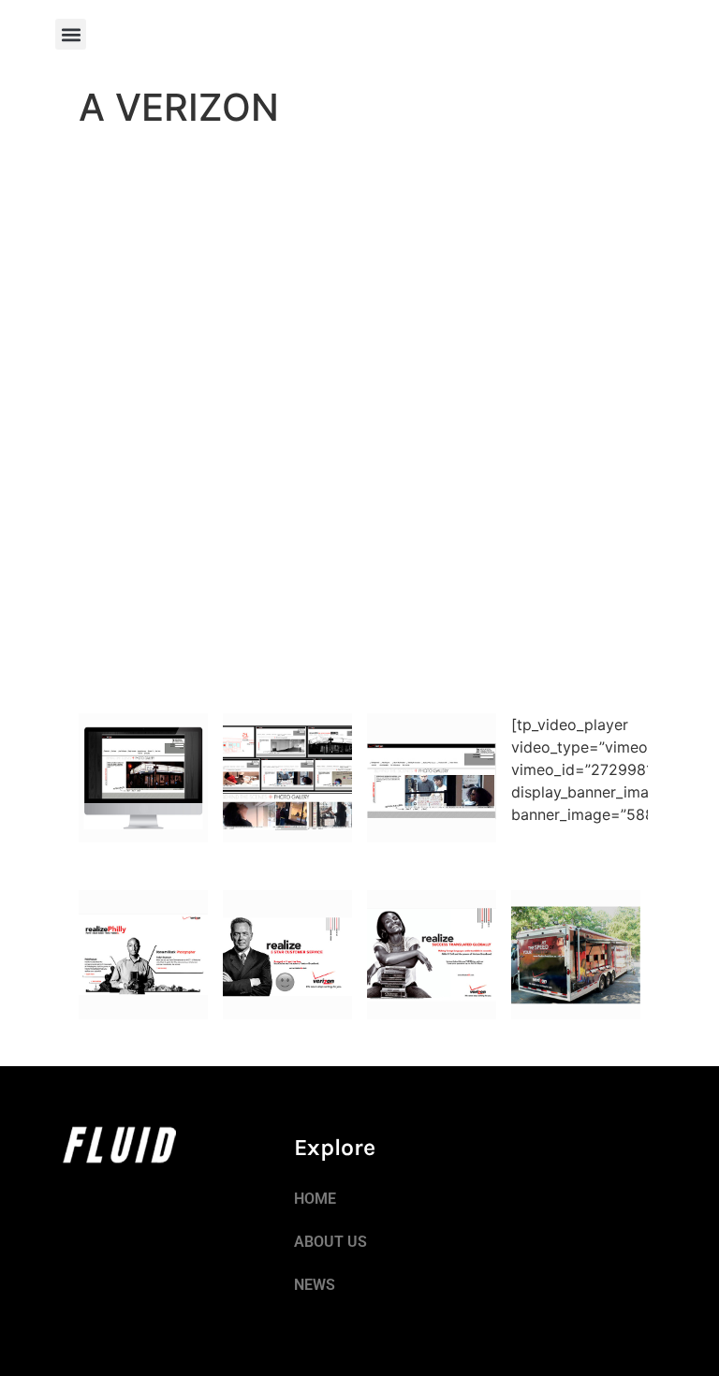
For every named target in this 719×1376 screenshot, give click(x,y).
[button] (70, 34)
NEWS (314, 1285)
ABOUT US (330, 1242)
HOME (315, 1199)
